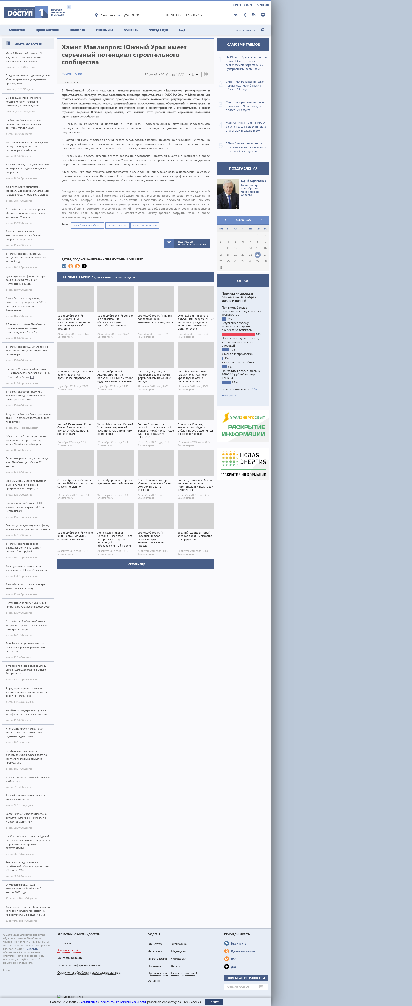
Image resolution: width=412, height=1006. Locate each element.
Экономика (104, 29)
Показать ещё (135, 564)
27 (242, 261)
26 (235, 261)
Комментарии (72, 73)
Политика (77, 29)
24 (220, 261)
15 (257, 248)
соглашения (89, 1002)
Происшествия (47, 29)
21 (250, 254)
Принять (214, 1002)
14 (250, 248)
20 (242, 254)
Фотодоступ (158, 29)
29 (257, 261)
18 (228, 254)
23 (265, 254)
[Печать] (206, 75)
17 (220, 254)
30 (265, 261)
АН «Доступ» (30, 948)
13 (242, 248)
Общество (17, 29)
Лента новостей (28, 44)
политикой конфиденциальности (123, 1002)
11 (228, 248)
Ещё (182, 29)
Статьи (7, 970)
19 (235, 254)
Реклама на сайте (242, 4)
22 (257, 254)
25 (228, 261)
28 (250, 261)
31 (220, 267)
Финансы (131, 29)
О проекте (263, 4)
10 (220, 248)
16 (265, 248)
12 (235, 248)
